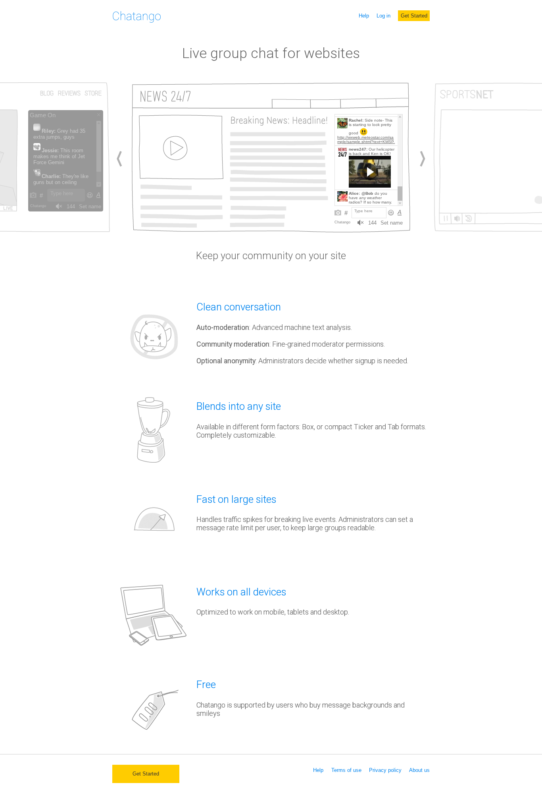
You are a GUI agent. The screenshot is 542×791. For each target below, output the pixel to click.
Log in (383, 16)
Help (364, 16)
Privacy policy (385, 770)
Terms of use (346, 770)
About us (419, 770)
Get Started (414, 16)
